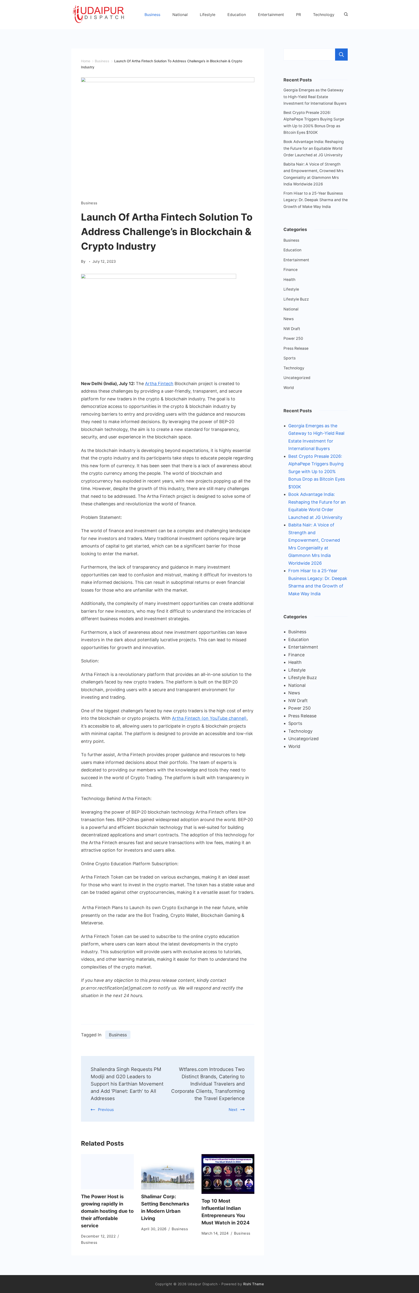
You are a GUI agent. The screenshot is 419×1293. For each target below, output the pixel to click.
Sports (289, 358)
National (180, 14)
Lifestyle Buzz (296, 299)
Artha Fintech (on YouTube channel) (209, 718)
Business (152, 14)
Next (233, 1109)
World (288, 387)
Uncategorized (296, 377)
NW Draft (291, 328)
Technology (323, 14)
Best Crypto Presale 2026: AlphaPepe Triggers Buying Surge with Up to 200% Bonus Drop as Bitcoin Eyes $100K (316, 471)
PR (298, 14)
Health (289, 279)
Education (236, 14)
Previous (106, 1109)
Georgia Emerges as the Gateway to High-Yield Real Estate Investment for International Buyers (314, 97)
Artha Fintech (159, 383)
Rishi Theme (253, 1284)
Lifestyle (207, 14)
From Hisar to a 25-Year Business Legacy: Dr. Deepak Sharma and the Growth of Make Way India (315, 200)
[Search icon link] (345, 14)
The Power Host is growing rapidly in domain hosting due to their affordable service (107, 1211)
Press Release (295, 348)
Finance (290, 269)
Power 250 (293, 338)
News (288, 319)
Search (341, 54)
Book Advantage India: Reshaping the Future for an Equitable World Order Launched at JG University (313, 148)
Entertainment (271, 14)
